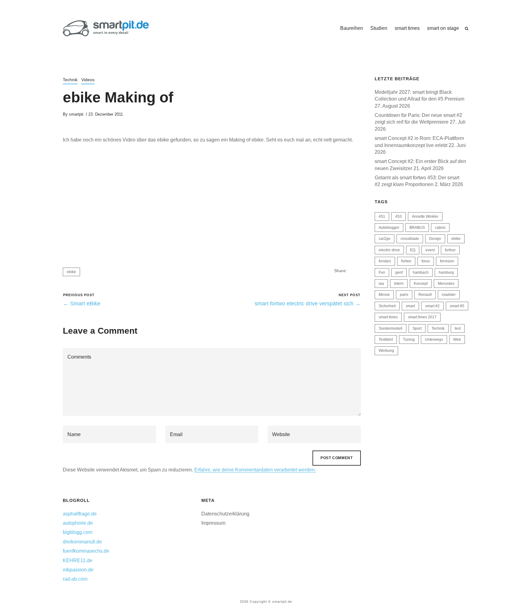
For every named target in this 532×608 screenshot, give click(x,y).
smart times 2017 (422, 317)
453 (398, 216)
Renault (425, 294)
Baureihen (351, 28)
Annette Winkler (425, 216)
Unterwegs (434, 339)
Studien (378, 28)
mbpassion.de (78, 569)
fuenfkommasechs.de (86, 551)
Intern (399, 283)
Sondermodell (390, 328)
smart (410, 306)
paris (404, 294)
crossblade (410, 238)
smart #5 (457, 306)
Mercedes (446, 283)
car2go (384, 238)
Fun (382, 272)
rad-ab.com (75, 579)
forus (425, 261)
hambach (421, 272)
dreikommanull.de (82, 541)
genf (399, 272)
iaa (381, 283)
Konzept (421, 283)
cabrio (440, 227)
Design (435, 238)
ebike (71, 272)
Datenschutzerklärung (225, 513)
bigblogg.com (77, 532)
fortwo (406, 261)
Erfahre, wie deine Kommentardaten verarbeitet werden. (255, 469)
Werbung (386, 350)
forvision (447, 261)
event (430, 250)
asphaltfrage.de (80, 513)
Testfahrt (386, 339)
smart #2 (432, 306)
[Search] (466, 29)
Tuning (409, 339)
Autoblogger (389, 227)
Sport (417, 328)
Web (457, 339)
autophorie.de (78, 523)
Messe (384, 294)
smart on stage (443, 28)
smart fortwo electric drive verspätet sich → (308, 303)
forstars (385, 261)
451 (382, 216)
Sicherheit (387, 306)
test (458, 328)
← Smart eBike (81, 303)
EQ (412, 250)
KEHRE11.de (77, 560)
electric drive (389, 250)
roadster (449, 294)
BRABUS (417, 227)
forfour (450, 250)
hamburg (446, 272)
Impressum (213, 523)
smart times (407, 28)
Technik (70, 79)
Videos (88, 79)
